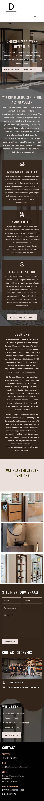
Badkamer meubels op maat (17, 723)
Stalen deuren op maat (14, 714)
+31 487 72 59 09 (15, 682)
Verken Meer (11, 735)
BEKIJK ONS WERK (11, 70)
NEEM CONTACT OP (32, 70)
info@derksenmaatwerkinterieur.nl (23, 687)
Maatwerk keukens (12, 727)
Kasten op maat (11, 718)
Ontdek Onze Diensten (22, 317)
